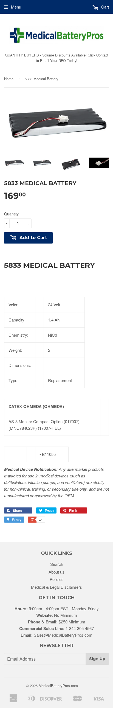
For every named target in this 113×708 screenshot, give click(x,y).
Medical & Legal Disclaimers (56, 587)
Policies (57, 579)
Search (56, 564)
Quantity (11, 214)
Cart (104, 7)
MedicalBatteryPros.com (58, 685)
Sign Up (97, 658)
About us (56, 572)
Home (8, 78)
